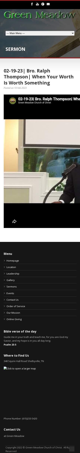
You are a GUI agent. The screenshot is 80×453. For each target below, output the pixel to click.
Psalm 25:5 (10, 344)
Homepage (13, 260)
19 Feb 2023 (20, 88)
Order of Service (16, 306)
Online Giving (14, 319)
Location (11, 267)
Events (10, 293)
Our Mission (13, 312)
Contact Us (13, 299)
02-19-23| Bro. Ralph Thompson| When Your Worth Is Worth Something (39, 76)
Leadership (13, 273)
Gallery (11, 280)
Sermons (12, 286)
